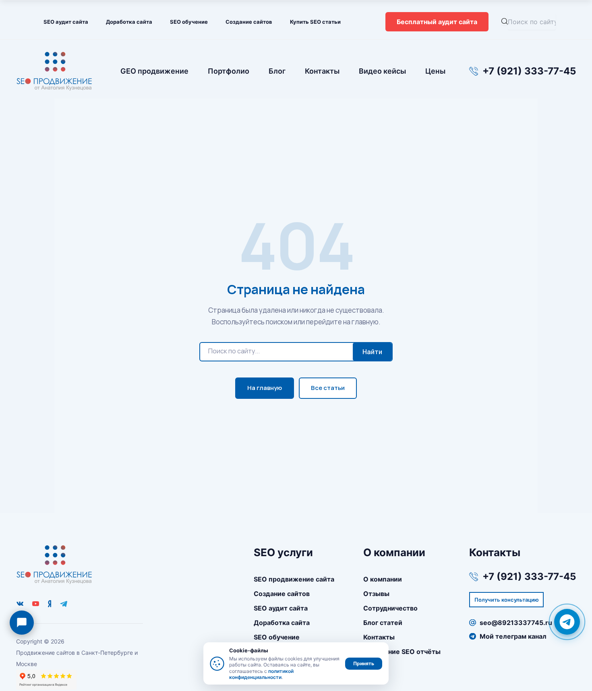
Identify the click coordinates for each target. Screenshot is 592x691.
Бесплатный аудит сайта (437, 22)
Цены (435, 71)
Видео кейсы (382, 71)
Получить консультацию (506, 599)
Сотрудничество (390, 608)
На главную (264, 388)
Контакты (322, 71)
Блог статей (382, 623)
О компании (382, 579)
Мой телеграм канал (513, 636)
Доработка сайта (129, 22)
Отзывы (376, 594)
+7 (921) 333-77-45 (529, 71)
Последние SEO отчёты (402, 652)
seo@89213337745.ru (516, 623)
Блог (277, 71)
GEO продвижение (154, 71)
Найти (372, 351)
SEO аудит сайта (65, 22)
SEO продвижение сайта (294, 579)
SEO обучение (189, 22)
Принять (363, 663)
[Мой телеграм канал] (63, 603)
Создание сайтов (249, 22)
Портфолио (228, 71)
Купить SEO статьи (315, 22)
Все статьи (328, 388)
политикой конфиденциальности (261, 674)
